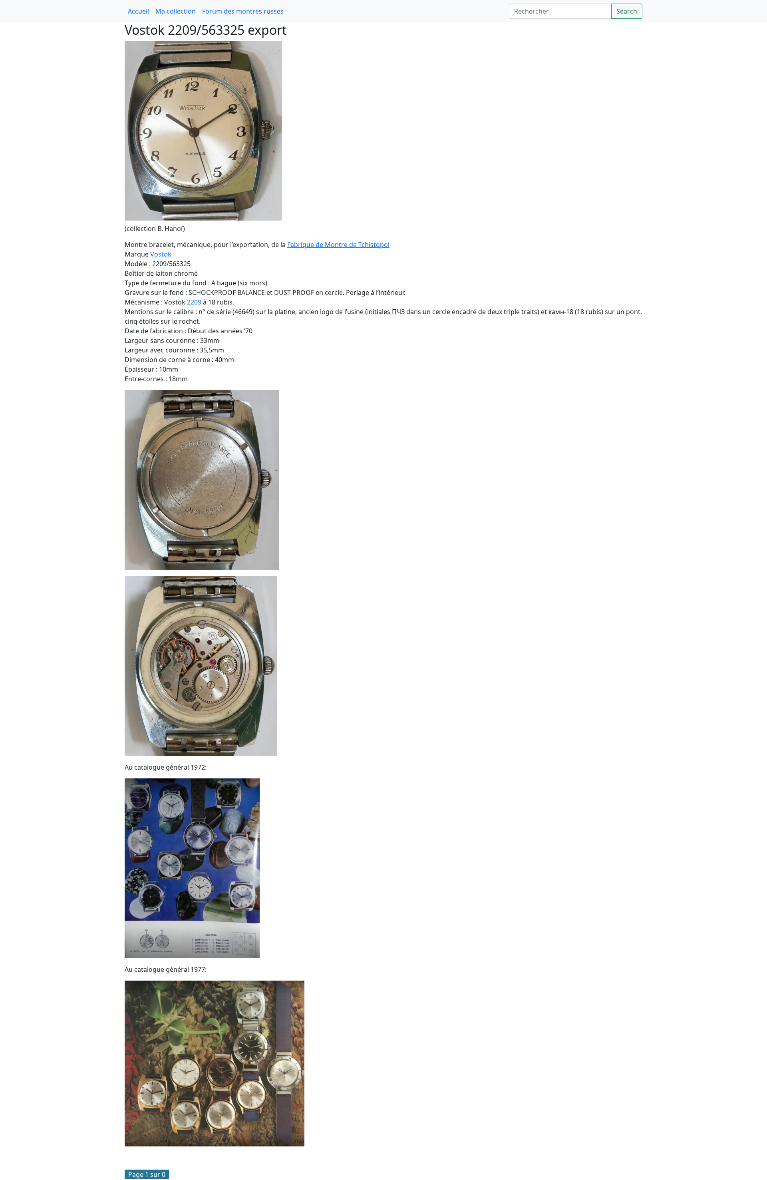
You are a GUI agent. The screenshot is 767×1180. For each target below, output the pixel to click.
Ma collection (175, 11)
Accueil (138, 11)
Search (626, 11)
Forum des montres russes (243, 11)
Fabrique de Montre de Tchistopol (338, 244)
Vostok (160, 254)
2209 (194, 302)
